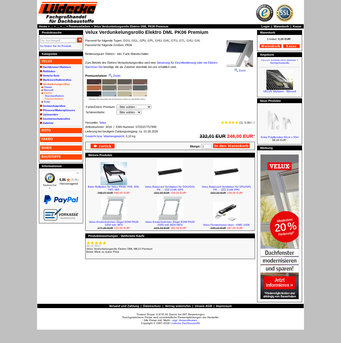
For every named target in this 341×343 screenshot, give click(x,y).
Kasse (297, 26)
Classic (48, 87)
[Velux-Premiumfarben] (117, 99)
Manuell (48, 89)
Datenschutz (152, 306)
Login (265, 26)
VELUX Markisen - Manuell (279, 89)
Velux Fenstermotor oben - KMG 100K (226, 224)
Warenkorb (281, 26)
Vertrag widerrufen (178, 306)
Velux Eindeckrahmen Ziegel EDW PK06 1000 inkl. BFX (114, 223)
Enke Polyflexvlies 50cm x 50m (280, 137)
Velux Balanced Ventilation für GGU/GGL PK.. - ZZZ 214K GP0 (170, 188)
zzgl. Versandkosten (184, 320)
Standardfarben (54, 95)
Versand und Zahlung (124, 306)
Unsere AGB (203, 306)
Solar (47, 101)
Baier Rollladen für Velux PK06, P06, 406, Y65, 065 (114, 188)
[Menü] (78, 174)
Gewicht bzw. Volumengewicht (104, 136)
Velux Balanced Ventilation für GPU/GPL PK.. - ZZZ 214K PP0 (226, 188)
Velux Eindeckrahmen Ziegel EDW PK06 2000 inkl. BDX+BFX (170, 223)
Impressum (224, 306)
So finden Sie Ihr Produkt (55, 46)
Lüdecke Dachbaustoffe (185, 323)
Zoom (242, 70)
